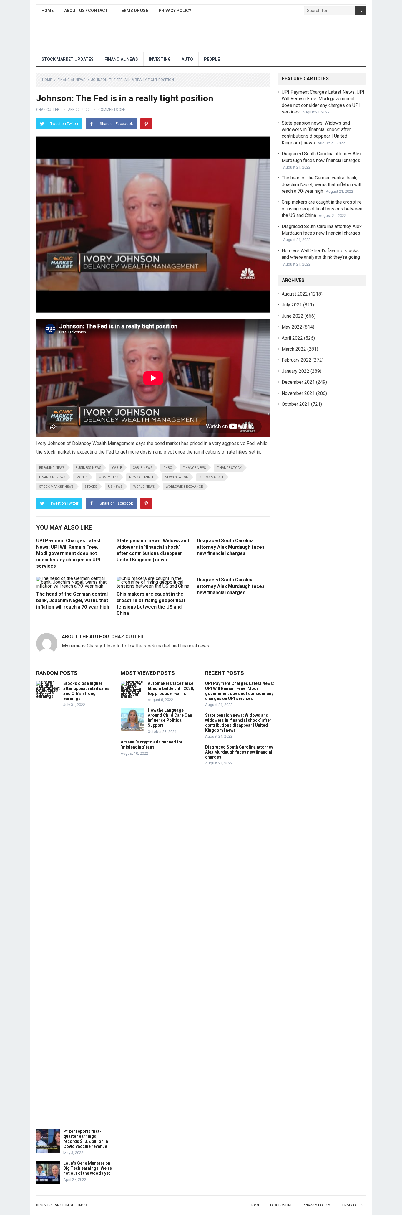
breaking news (52, 468)
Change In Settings (68, 1205)
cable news (142, 468)
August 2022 (295, 294)
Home (47, 10)
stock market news (56, 487)
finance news (194, 468)
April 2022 (292, 338)
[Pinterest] (146, 123)
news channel (141, 477)
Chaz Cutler (47, 110)
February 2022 (296, 360)
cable (117, 468)
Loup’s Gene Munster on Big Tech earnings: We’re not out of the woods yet (87, 1168)
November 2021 (298, 393)
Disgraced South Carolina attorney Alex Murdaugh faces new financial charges (231, 547)
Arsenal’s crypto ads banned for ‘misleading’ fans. (152, 744)
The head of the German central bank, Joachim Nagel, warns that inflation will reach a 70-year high (72, 600)
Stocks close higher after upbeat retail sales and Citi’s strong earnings (86, 690)
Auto (187, 59)
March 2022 (294, 349)
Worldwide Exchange (184, 487)
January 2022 (295, 371)
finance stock (229, 468)
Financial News (121, 59)
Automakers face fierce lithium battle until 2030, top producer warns (171, 688)
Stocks (90, 487)
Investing (160, 59)
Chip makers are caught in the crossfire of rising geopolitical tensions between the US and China (322, 208)
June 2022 (292, 316)
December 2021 (298, 382)
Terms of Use (133, 10)
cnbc (167, 468)
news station (176, 477)
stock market (211, 477)
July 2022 (292, 305)
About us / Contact (86, 10)
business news (88, 468)
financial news (52, 477)
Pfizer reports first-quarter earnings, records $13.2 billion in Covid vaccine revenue (85, 1138)
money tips (108, 477)
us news (115, 487)
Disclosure (281, 1205)
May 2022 (292, 327)
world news (144, 487)
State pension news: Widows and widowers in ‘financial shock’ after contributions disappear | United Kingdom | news (238, 722)
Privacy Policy (175, 10)
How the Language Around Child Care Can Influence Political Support (170, 717)
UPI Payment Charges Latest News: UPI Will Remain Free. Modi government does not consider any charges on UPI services (68, 553)
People (212, 59)
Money (82, 477)
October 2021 (296, 404)
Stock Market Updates (67, 59)
